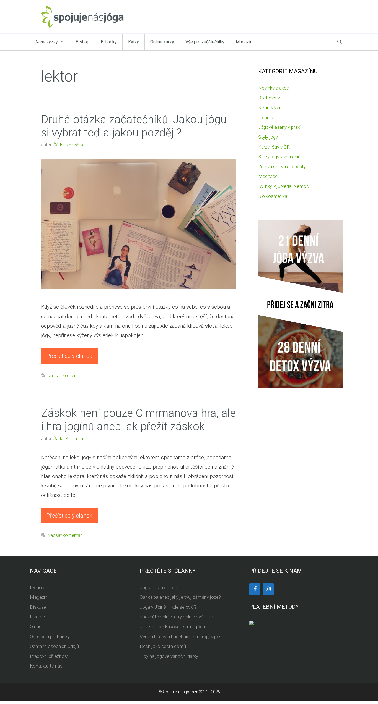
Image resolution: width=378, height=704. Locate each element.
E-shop (82, 41)
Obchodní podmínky (50, 636)
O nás (36, 626)
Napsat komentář (64, 375)
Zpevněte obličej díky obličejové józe (176, 616)
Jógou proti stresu (158, 587)
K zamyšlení (270, 107)
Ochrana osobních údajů (54, 646)
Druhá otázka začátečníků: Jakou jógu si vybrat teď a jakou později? (134, 126)
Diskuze (38, 607)
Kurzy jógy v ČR (274, 147)
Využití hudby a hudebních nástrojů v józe (181, 636)
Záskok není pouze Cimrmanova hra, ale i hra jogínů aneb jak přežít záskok (138, 420)
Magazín (244, 41)
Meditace (268, 176)
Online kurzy (162, 41)
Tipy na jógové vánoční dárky (169, 656)
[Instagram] (268, 589)
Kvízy (133, 41)
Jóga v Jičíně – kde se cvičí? (168, 607)
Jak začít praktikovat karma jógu (172, 626)
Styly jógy (268, 137)
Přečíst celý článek (69, 356)
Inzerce (37, 616)
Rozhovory (269, 98)
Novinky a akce (273, 88)
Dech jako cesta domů (163, 646)
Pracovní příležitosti (49, 656)
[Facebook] (254, 589)
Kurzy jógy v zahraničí (279, 156)
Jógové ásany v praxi (279, 127)
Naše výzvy (46, 41)
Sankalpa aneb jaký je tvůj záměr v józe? (180, 597)
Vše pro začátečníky (204, 41)
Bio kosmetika (272, 196)
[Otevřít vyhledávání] (339, 42)
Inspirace (267, 117)
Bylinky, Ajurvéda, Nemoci (284, 186)
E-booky (109, 41)
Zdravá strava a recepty (282, 166)
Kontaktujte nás (46, 666)
